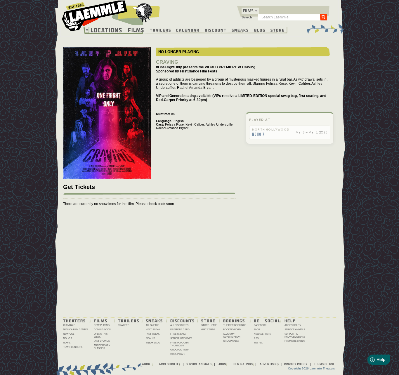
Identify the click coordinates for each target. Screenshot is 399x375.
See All (258, 342)
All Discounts (179, 325)
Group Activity (180, 349)
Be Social (267, 320)
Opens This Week (100, 335)
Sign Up (150, 338)
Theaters (74, 320)
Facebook (260, 325)
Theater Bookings (234, 325)
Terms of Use (324, 364)
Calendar (188, 29)
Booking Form (232, 329)
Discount (216, 29)
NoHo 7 (258, 134)
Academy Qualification (231, 335)
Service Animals (294, 329)
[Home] (111, 17)
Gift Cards (208, 329)
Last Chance (102, 341)
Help (290, 320)
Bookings (234, 320)
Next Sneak (153, 329)
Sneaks (240, 29)
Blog (260, 29)
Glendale (69, 325)
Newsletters (262, 334)
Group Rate (177, 354)
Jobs (222, 364)
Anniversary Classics (102, 347)
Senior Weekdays (181, 338)
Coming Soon (102, 329)
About (147, 364)
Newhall (68, 334)
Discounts (182, 320)
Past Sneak (152, 334)
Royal (66, 342)
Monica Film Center (76, 329)
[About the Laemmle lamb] (143, 12)
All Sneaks (152, 325)
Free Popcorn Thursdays (179, 344)
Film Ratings (243, 364)
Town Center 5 (72, 347)
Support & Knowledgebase (294, 335)
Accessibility (292, 325)
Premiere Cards (294, 341)
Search (247, 17)
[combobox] (250, 11)
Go (323, 17)
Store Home (209, 325)
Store (277, 29)
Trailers (160, 29)
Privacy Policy (295, 364)
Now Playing (102, 325)
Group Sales (231, 341)
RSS (256, 338)
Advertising (269, 364)
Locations (106, 30)
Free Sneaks (178, 334)
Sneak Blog (153, 342)
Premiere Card (180, 329)
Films (136, 29)
